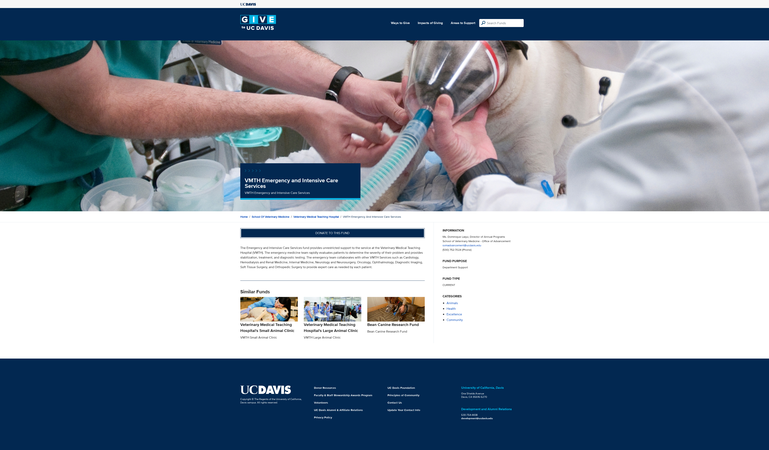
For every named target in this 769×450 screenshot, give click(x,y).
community (455, 320)
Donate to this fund (332, 233)
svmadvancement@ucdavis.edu (462, 245)
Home (244, 217)
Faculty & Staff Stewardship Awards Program (343, 395)
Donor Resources (325, 388)
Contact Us (395, 403)
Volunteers (321, 403)
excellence (454, 314)
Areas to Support (463, 23)
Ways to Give (400, 23)
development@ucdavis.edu (477, 418)
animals (452, 303)
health (451, 308)
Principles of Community (403, 395)
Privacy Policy (323, 417)
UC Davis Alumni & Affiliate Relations (338, 410)
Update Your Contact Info (404, 410)
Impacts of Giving (430, 23)
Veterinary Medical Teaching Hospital (316, 217)
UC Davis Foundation (401, 388)
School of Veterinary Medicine (270, 217)
